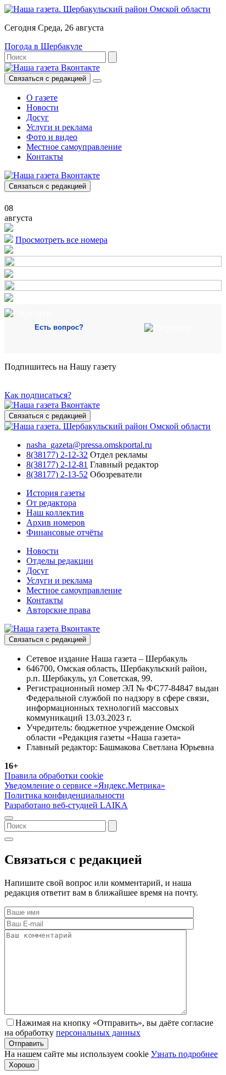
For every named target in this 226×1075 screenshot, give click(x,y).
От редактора (51, 502)
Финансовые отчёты (64, 532)
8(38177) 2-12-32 (57, 454)
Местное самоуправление (74, 146)
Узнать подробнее (184, 1054)
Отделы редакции (59, 560)
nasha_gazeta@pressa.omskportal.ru (89, 444)
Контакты (44, 156)
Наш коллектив (55, 512)
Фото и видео (51, 137)
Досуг (37, 117)
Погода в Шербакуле (43, 46)
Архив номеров (55, 522)
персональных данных (98, 1032)
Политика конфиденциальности (64, 795)
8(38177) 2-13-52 (57, 474)
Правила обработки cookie (53, 775)
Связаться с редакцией (47, 78)
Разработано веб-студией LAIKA (66, 805)
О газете (42, 97)
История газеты (55, 493)
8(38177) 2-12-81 (57, 464)
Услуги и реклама (59, 127)
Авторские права (58, 610)
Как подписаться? (37, 395)
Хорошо (22, 1065)
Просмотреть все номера (61, 239)
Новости (42, 107)
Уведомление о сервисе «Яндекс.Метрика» (84, 785)
